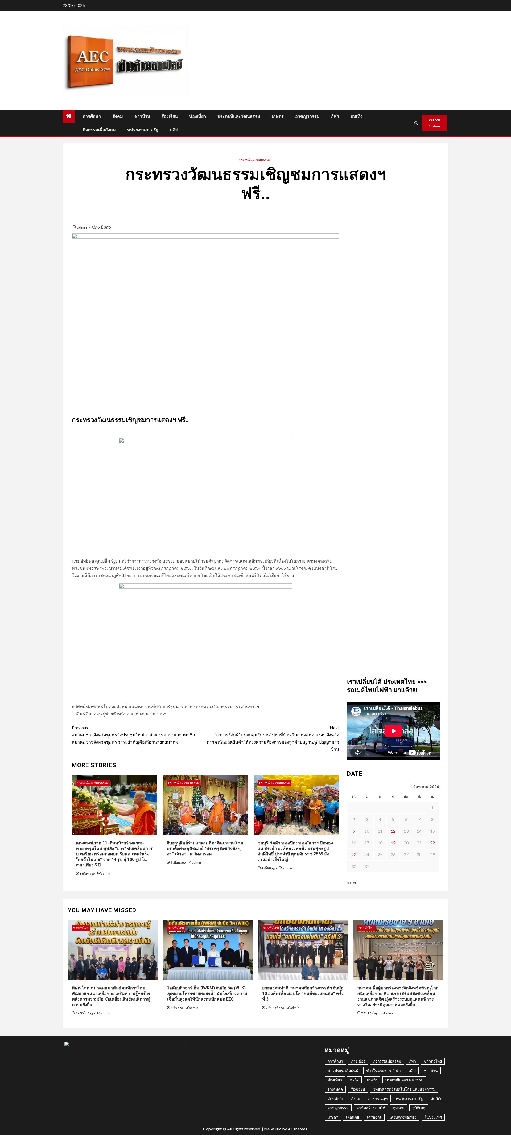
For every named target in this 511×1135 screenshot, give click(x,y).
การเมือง (358, 1061)
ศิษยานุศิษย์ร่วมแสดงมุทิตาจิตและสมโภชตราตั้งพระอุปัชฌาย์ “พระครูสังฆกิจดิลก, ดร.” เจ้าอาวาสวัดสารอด (205, 848)
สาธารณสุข (378, 1098)
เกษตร (278, 116)
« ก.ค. (352, 882)
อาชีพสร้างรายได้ (371, 1107)
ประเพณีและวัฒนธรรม (238, 116)
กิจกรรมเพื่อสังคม (99, 129)
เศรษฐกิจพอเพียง (403, 1117)
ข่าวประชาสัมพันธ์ (343, 1070)
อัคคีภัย (436, 1098)
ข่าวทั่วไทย (81, 928)
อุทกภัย (398, 1107)
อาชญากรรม (307, 116)
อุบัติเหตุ (418, 1107)
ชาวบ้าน (142, 116)
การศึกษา (92, 116)
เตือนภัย (352, 1117)
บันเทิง (356, 116)
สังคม (117, 116)
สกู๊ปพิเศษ (335, 1098)
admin (82, 227)
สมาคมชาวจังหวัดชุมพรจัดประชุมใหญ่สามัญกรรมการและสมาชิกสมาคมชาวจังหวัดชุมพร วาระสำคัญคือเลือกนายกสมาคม (133, 734)
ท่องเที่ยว (197, 116)
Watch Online (434, 123)
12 (393, 830)
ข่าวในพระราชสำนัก (383, 1070)
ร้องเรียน (170, 116)
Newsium (272, 1128)
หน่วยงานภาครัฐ (142, 129)
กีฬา (335, 116)
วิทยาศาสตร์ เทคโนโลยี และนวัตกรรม (404, 1089)
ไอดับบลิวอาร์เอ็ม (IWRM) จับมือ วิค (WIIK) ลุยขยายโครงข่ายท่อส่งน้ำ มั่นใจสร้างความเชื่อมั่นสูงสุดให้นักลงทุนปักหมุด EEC (207, 993)
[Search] (416, 123)
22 (432, 842)
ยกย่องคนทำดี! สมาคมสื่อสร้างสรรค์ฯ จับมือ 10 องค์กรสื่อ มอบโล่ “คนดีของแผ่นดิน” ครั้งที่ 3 (303, 993)
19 (393, 842)
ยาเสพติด (335, 1089)
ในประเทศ (433, 1117)
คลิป (174, 129)
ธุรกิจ (354, 1080)
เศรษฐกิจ (374, 1117)
